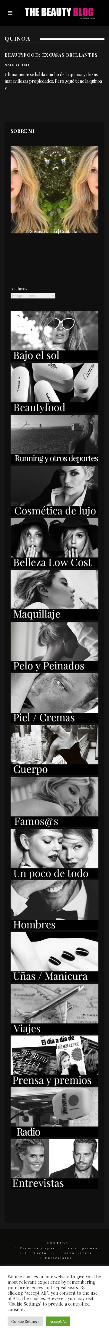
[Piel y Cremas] (54, 721)
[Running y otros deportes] (54, 463)
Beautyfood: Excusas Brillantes (51, 55)
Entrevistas (58, 1258)
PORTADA (58, 1243)
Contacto (36, 1253)
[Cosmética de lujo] (54, 514)
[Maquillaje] (54, 618)
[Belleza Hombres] (54, 929)
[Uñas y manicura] (54, 980)
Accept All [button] (58, 1321)
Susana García (75, 1253)
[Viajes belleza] (54, 1032)
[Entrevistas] (54, 1187)
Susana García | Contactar (54, 231)
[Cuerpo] (54, 773)
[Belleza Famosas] (54, 825)
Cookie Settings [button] (25, 1321)
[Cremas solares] (54, 359)
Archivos (19, 289)
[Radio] (54, 1135)
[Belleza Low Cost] (54, 566)
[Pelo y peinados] (54, 670)
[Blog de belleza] (54, 877)
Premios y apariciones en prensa (59, 1248)
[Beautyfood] (54, 411)
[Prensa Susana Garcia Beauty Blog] (54, 1084)
